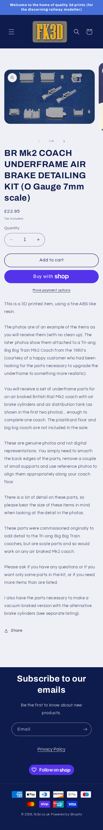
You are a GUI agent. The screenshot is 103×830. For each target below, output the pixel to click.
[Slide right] (64, 141)
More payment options (51, 290)
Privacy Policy (51, 749)
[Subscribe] (85, 729)
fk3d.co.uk (42, 814)
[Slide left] (39, 141)
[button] (11, 32)
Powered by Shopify (66, 814)
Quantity (11, 228)
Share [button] (17, 631)
